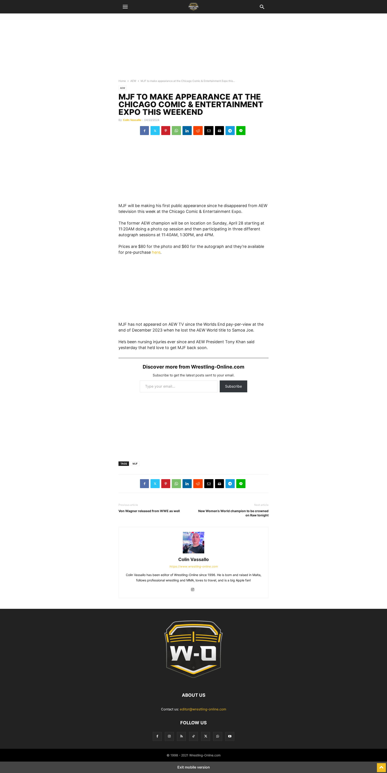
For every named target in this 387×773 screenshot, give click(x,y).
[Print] (219, 130)
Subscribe (233, 386)
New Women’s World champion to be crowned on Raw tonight (233, 513)
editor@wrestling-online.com (203, 709)
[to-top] (381, 765)
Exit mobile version (193, 767)
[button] (125, 6)
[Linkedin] (187, 130)
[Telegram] (230, 130)
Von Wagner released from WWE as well (149, 511)
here (156, 252)
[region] (193, 48)
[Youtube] (229, 736)
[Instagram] (192, 590)
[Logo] (193, 681)
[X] (155, 130)
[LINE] (240, 130)
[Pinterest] (165, 130)
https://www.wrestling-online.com (194, 566)
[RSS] (181, 736)
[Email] (208, 130)
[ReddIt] (198, 130)
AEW (133, 81)
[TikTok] (193, 736)
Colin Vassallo (132, 120)
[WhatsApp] (176, 130)
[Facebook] (144, 130)
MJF (135, 463)
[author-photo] (193, 553)
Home (122, 81)
